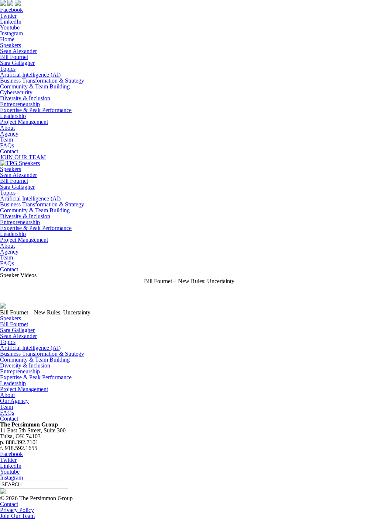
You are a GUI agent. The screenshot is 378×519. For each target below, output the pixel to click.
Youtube (10, 27)
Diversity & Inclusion (25, 98)
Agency (9, 133)
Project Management (24, 122)
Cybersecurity (16, 92)
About (7, 128)
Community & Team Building (35, 86)
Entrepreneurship (20, 104)
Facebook (11, 10)
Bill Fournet (14, 57)
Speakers (10, 45)
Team (6, 139)
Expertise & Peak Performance (36, 110)
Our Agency (14, 401)
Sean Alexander (18, 51)
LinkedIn (10, 21)
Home (7, 39)
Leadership (13, 116)
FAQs (7, 145)
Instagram (11, 33)
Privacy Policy (17, 510)
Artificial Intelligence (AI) (30, 75)
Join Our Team (17, 516)
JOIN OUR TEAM (23, 157)
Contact (9, 151)
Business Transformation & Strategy (42, 80)
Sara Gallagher (17, 63)
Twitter (8, 16)
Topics (8, 69)
